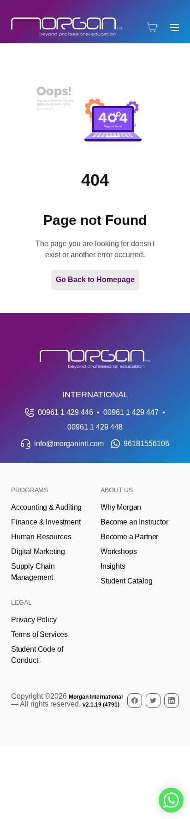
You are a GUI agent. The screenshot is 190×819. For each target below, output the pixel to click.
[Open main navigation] (174, 27)
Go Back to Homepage (95, 279)
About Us (117, 490)
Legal (21, 602)
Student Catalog (126, 581)
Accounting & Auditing (46, 507)
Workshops (119, 551)
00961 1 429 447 (131, 412)
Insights (113, 566)
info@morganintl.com (69, 444)
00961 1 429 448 (95, 427)
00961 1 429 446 (65, 412)
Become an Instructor (134, 522)
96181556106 (146, 444)
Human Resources (41, 537)
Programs (29, 490)
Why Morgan (121, 507)
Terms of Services (39, 634)
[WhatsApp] (171, 800)
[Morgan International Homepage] (95, 359)
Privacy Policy (34, 620)
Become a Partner (129, 537)
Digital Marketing (38, 551)
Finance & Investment (45, 522)
